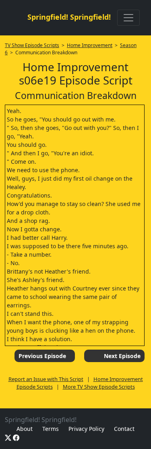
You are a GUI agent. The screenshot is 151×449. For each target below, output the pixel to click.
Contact (124, 429)
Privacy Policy (86, 429)
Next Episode (122, 356)
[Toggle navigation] (128, 18)
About (25, 429)
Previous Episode (42, 356)
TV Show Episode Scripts (32, 45)
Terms (50, 429)
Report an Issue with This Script (45, 379)
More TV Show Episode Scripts (99, 386)
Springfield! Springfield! (69, 17)
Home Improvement (89, 45)
